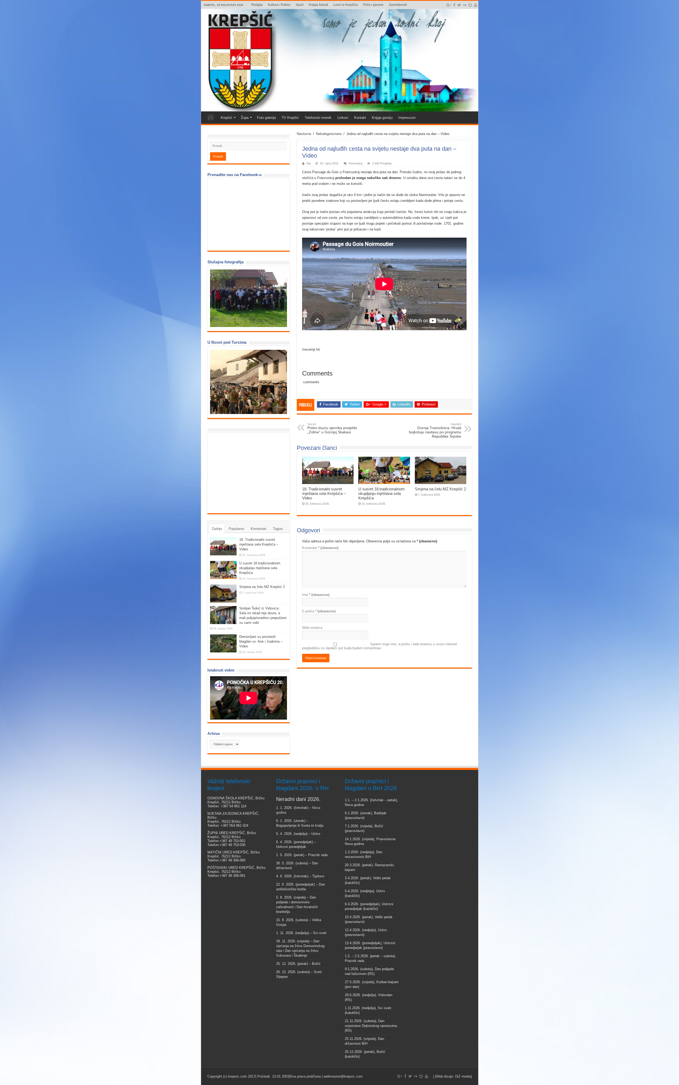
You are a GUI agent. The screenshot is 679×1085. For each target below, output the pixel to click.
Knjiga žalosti (318, 5)
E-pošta (319, 611)
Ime (315, 595)
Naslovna (304, 134)
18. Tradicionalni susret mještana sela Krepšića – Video (324, 493)
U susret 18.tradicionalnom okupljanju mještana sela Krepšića (381, 493)
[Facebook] (454, 5)
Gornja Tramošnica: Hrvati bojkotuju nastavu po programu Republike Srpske (435, 430)
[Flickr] (465, 5)
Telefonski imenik (318, 118)
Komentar (320, 548)
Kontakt (360, 118)
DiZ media (463, 1076)
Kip (309, 163)
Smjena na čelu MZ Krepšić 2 (440, 489)
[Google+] (449, 5)
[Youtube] (475, 5)
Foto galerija (266, 118)
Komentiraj (355, 163)
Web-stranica (312, 628)
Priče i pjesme (373, 5)
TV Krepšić (290, 118)
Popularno (236, 529)
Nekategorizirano (329, 134)
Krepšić (226, 118)
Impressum (407, 118)
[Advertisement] (250, 472)
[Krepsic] (339, 60)
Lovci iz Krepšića (345, 5)
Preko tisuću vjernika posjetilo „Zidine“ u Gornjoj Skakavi (332, 428)
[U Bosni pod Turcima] (248, 382)
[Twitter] (459, 5)
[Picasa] (470, 5)
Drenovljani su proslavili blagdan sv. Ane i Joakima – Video (260, 641)
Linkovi (342, 118)
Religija (257, 5)
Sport (299, 5)
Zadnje (217, 529)
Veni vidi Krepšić (210, 117)
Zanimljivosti (398, 5)
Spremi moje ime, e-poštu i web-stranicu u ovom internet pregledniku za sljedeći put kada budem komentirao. (379, 646)
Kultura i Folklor (279, 5)
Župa (245, 118)
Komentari (258, 529)
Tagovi (278, 529)
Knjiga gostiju (382, 118)
